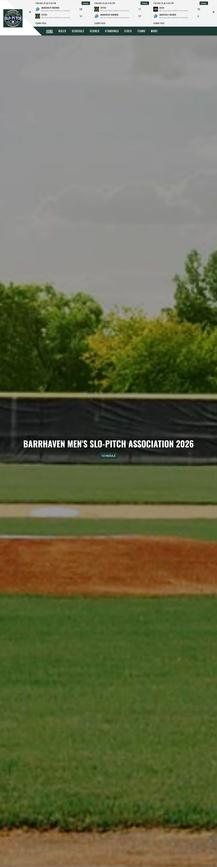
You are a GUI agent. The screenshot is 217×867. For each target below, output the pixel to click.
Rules (62, 31)
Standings (112, 31)
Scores (95, 31)
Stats (128, 31)
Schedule (78, 31)
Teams (141, 31)
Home (49, 31)
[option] (62, 13)
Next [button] (213, 13)
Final (86, 3)
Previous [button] (29, 13)
